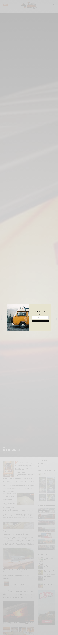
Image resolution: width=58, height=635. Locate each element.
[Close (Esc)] (49, 306)
